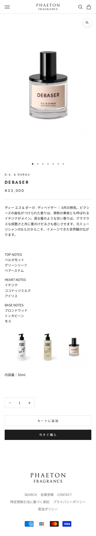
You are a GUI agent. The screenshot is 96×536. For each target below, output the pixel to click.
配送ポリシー (48, 509)
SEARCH (30, 494)
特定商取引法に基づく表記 (29, 501)
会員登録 (47, 494)
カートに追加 (48, 420)
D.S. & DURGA (17, 175)
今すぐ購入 (48, 434)
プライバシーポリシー (69, 501)
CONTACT (64, 494)
